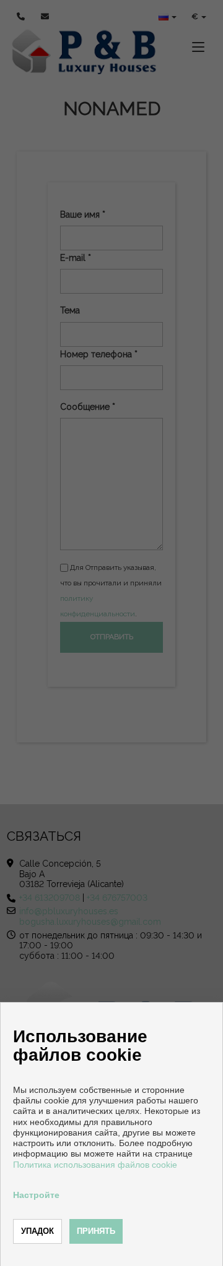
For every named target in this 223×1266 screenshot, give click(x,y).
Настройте (36, 1195)
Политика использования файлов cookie (95, 1165)
